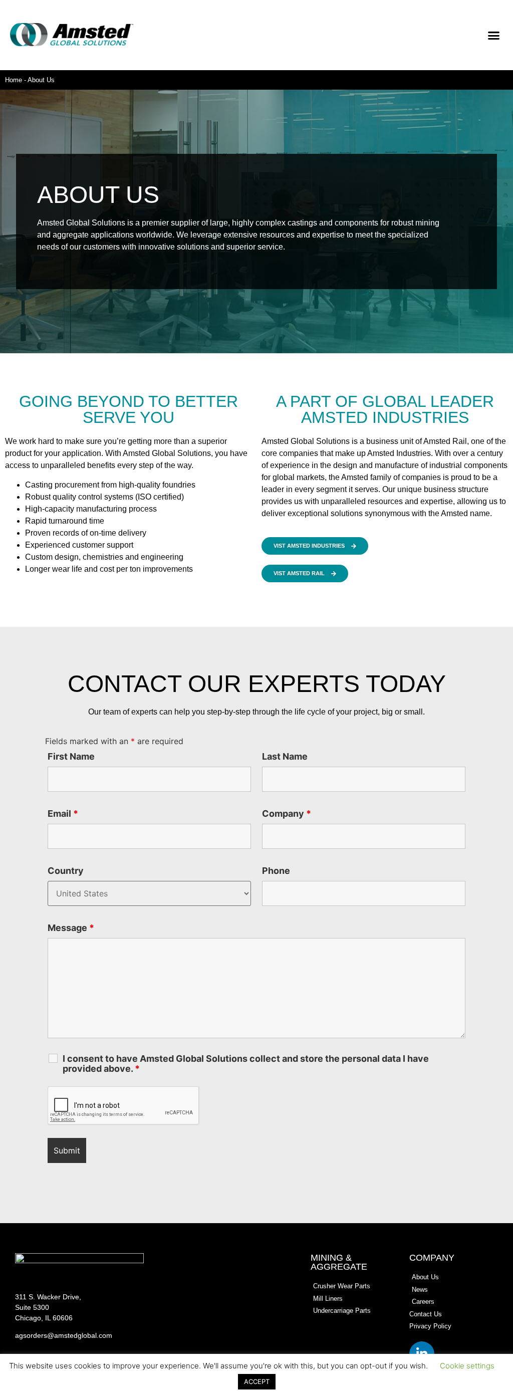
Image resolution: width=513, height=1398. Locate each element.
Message (71, 928)
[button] (493, 35)
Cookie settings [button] (467, 1365)
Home (13, 80)
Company (286, 814)
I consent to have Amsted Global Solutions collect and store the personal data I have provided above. (246, 1064)
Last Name (285, 757)
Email (63, 814)
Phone (276, 871)
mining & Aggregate (339, 1262)
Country (66, 871)
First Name (71, 757)
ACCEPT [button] (257, 1381)
